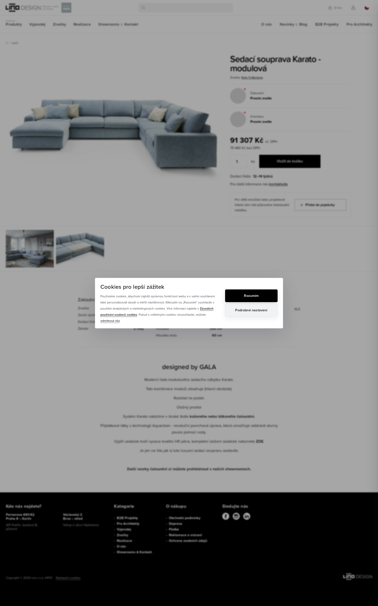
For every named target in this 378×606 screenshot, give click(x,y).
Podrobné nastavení (251, 310)
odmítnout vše (110, 321)
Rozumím (251, 295)
